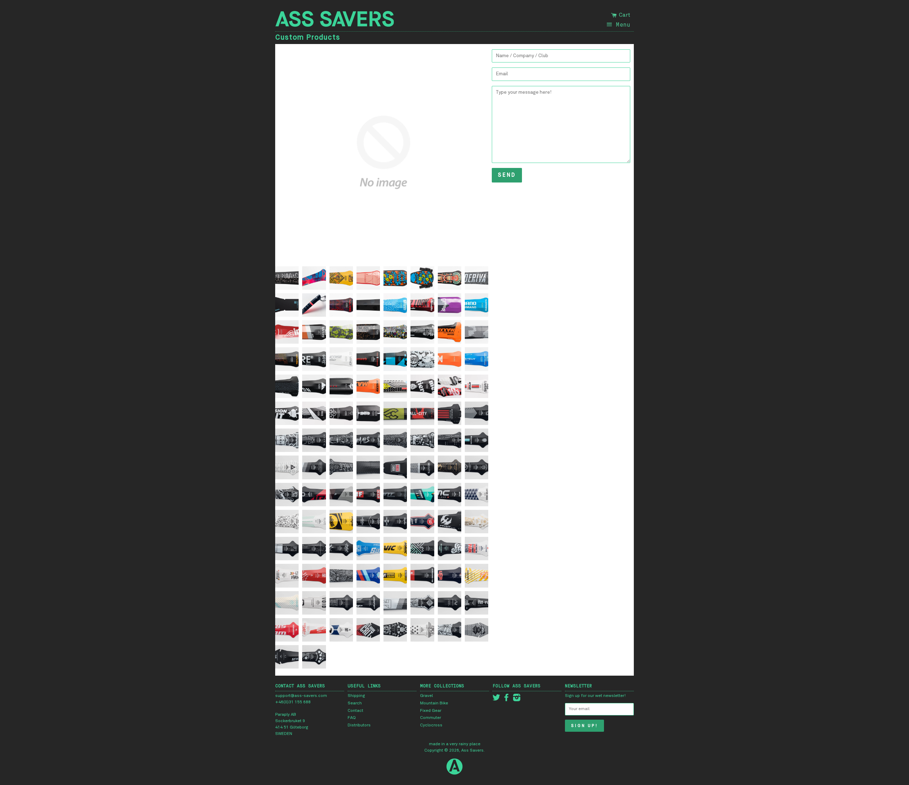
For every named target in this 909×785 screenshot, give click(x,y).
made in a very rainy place (454, 744)
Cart (623, 15)
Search (355, 703)
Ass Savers (472, 750)
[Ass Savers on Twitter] (496, 699)
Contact (355, 711)
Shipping (356, 696)
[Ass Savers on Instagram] (517, 699)
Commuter (430, 718)
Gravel (426, 696)
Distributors (359, 725)
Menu (623, 24)
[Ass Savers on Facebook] (506, 699)
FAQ (352, 718)
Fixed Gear (430, 711)
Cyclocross (431, 725)
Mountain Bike (434, 703)
